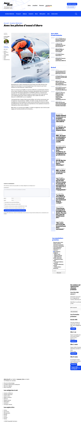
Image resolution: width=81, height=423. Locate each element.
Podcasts (41, 5)
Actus (29, 5)
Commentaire (6, 187)
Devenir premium (72, 4)
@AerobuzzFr (7, 379)
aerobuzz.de (49, 5)
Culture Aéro (54, 13)
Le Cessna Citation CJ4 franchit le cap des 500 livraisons (61, 77)
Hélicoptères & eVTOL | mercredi (57, 257)
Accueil (6, 23)
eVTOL (5, 56)
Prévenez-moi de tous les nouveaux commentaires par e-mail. (16, 206)
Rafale (5, 418)
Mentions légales (8, 386)
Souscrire (73, 341)
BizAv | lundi (57, 254)
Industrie (31, 13)
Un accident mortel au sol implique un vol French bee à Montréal (61, 89)
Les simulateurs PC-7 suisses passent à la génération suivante (61, 72)
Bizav (36, 13)
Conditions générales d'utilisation (12, 384)
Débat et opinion (8, 397)
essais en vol (6, 55)
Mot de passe (73, 307)
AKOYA (5, 51)
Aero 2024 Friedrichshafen (56, 34)
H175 (5, 57)
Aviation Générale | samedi (58, 265)
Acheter (73, 328)
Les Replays (7, 380)
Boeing (5, 414)
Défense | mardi (58, 255)
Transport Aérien (59, 86)
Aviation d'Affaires (59, 75)
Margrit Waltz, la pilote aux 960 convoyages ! (60, 50)
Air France (6, 411)
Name (5, 198)
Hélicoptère (42, 13)
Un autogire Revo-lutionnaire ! (60, 55)
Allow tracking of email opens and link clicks (13, 204)
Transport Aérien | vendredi (58, 262)
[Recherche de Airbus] (75, 14)
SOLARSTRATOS (7, 59)
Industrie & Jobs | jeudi (58, 260)
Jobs (48, 13)
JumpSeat (34, 5)
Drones (5, 417)
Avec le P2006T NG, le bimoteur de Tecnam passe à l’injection (61, 40)
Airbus (5, 410)
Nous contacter (7, 387)
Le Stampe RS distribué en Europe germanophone (60, 45)
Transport (18, 13)
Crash (5, 416)
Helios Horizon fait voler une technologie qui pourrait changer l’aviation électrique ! (61, 104)
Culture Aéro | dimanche (57, 267)
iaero (5, 58)
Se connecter (71, 7)
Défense (25, 13)
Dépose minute (7, 400)
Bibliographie (7, 413)
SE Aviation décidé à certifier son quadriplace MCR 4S (61, 59)
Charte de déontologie (9, 383)
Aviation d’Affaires (8, 393)
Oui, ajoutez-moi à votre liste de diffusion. (12, 202)
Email (5, 200)
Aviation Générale (9, 13)
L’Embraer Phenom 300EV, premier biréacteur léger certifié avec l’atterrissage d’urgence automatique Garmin (61, 96)
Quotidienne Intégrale (56, 252)
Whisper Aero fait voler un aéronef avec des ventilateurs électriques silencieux (61, 83)
